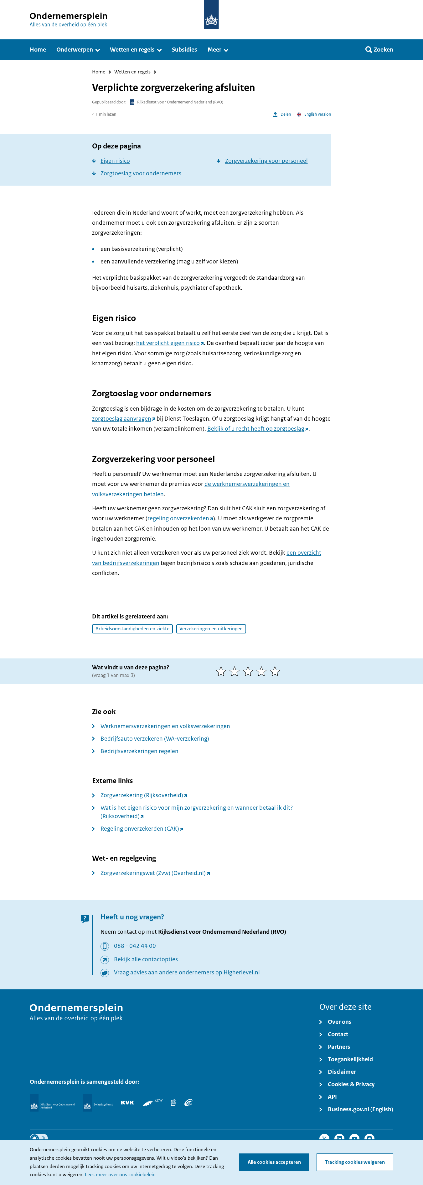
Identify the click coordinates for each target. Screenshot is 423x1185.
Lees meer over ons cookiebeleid (120, 1175)
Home (98, 72)
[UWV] (188, 1102)
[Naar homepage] (211, 14)
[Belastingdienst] (98, 1103)
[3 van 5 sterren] (249, 671)
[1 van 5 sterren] (222, 671)
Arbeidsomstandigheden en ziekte (132, 629)
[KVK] (127, 1102)
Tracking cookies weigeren (355, 1162)
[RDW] (152, 1102)
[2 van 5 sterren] (236, 671)
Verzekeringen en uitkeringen (211, 629)
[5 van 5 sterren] (276, 671)
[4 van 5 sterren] (263, 671)
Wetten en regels (132, 72)
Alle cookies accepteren (274, 1162)
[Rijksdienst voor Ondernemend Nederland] (52, 1103)
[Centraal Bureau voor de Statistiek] (173, 1102)
